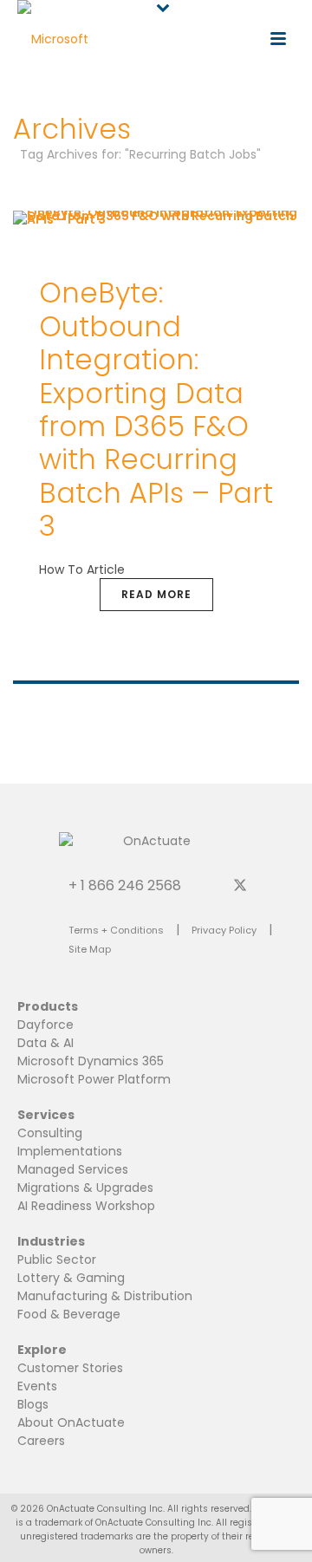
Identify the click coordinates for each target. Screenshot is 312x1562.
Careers (41, 1440)
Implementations (69, 1151)
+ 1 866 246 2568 (124, 884)
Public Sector (56, 1259)
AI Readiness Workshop (86, 1205)
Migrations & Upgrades (85, 1187)
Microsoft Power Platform (94, 1079)
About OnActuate (71, 1422)
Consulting (49, 1133)
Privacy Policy (224, 930)
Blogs (33, 1404)
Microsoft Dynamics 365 (90, 1061)
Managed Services (72, 1169)
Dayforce (45, 1024)
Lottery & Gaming (71, 1277)
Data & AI (45, 1042)
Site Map (89, 949)
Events (37, 1386)
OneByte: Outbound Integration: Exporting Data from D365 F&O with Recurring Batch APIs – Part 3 (156, 409)
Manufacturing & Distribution (104, 1296)
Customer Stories (70, 1368)
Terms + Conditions (116, 930)
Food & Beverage (68, 1314)
